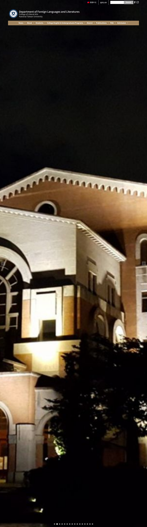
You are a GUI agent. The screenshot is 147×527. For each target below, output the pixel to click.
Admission (121, 23)
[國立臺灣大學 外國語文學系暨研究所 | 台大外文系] (44, 12)
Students (39, 23)
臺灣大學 (103, 3)
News (21, 23)
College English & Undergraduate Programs (65, 23)
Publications (101, 23)
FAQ (112, 23)
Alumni (90, 23)
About (29, 23)
